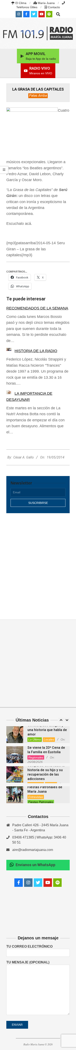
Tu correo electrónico (29, 946)
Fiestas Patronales (40, 802)
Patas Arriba (38, 96)
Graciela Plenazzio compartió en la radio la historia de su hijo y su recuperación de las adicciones (46, 770)
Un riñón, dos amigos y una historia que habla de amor (47, 729)
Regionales (35, 757)
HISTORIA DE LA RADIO (36, 351)
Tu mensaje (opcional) (27, 962)
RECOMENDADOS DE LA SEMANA (37, 308)
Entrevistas (35, 797)
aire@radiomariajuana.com (32, 850)
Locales (49, 739)
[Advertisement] (38, 562)
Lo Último (34, 739)
